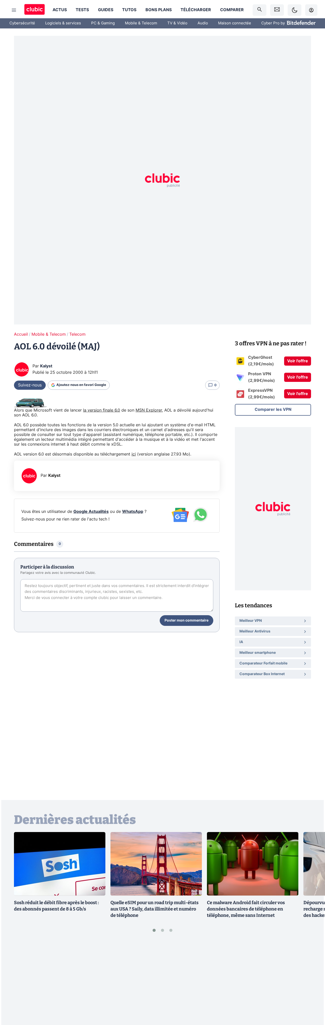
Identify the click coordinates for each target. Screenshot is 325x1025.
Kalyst (46, 366)
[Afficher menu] (14, 10)
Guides (105, 10)
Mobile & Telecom (141, 23)
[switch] (294, 10)
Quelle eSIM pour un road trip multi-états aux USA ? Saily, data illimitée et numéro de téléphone (154, 909)
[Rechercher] (259, 10)
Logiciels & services (63, 23)
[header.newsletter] (277, 10)
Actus (60, 10)
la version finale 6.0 (101, 410)
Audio (203, 23)
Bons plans (158, 10)
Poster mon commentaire (186, 620)
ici (134, 454)
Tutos (129, 10)
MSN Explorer (149, 410)
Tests (82, 10)
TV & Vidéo (177, 23)
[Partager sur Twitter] (312, 998)
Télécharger (196, 10)
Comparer (232, 10)
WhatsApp (132, 512)
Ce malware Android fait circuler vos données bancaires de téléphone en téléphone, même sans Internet (246, 909)
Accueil (21, 334)
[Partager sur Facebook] (312, 981)
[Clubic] (34, 10)
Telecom (77, 334)
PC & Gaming (103, 23)
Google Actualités (91, 512)
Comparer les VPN (273, 410)
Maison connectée (234, 23)
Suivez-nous (30, 385)
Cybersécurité (22, 23)
